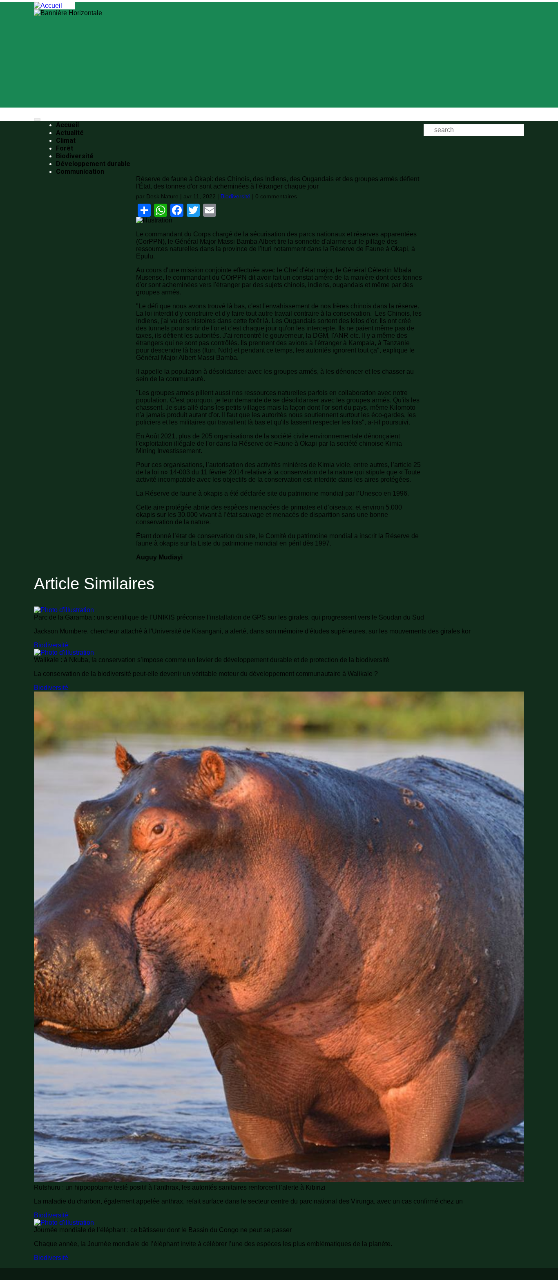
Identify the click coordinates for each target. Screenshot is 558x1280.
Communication (80, 171)
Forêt (64, 148)
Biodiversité (75, 156)
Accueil (67, 125)
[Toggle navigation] (37, 119)
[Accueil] (48, 5)
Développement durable (93, 164)
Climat (66, 140)
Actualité (70, 133)
